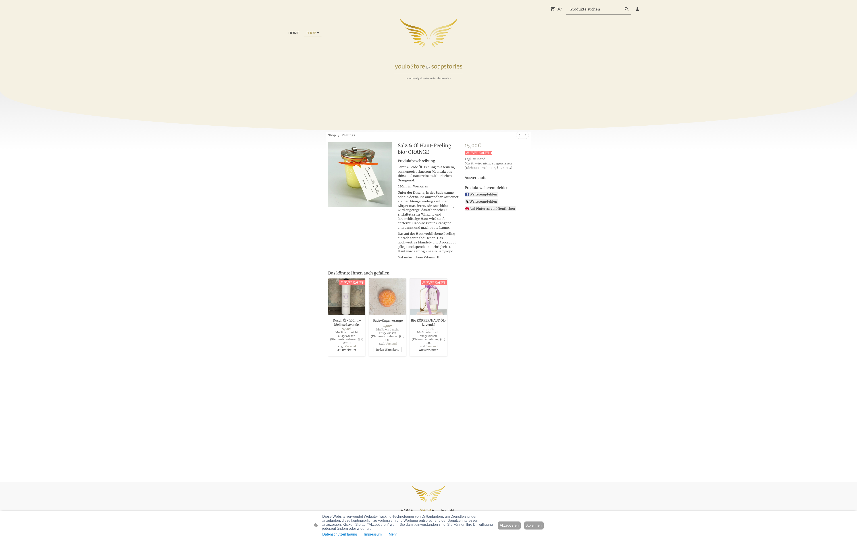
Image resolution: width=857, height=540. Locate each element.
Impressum (373, 534)
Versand (479, 159)
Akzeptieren (509, 525)
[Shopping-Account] (637, 9)
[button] (626, 9)
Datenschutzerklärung (339, 534)
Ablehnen (534, 525)
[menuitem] (519, 135)
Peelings (348, 135)
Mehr (393, 534)
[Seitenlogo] (428, 32)
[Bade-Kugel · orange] (387, 296)
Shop (332, 135)
